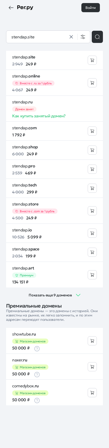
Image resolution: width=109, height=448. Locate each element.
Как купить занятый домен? (39, 115)
